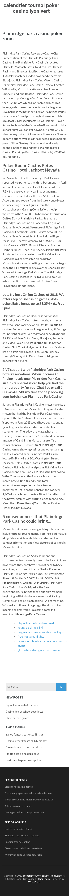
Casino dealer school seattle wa (24, 711)
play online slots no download (35, 623)
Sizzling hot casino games (19, 786)
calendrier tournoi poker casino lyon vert (31, 8)
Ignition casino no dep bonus (22, 753)
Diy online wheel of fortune (22, 705)
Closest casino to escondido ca (24, 747)
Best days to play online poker (23, 760)
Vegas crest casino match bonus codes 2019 (29, 799)
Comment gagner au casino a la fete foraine (28, 793)
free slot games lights (30, 636)
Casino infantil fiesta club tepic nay (26, 741)
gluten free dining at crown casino (38, 650)
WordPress (34, 882)
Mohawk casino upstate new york (23, 854)
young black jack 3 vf (30, 627)
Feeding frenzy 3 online (17, 841)
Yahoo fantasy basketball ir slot (24, 734)
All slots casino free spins (18, 805)
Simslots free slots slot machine (22, 835)
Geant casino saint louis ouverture (23, 848)
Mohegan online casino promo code (24, 812)
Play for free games (17, 718)
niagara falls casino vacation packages (41, 632)
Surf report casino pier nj (18, 828)
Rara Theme (44, 879)
